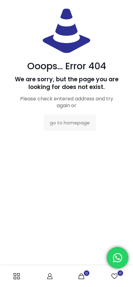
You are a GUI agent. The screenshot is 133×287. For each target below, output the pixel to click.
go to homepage (70, 122)
